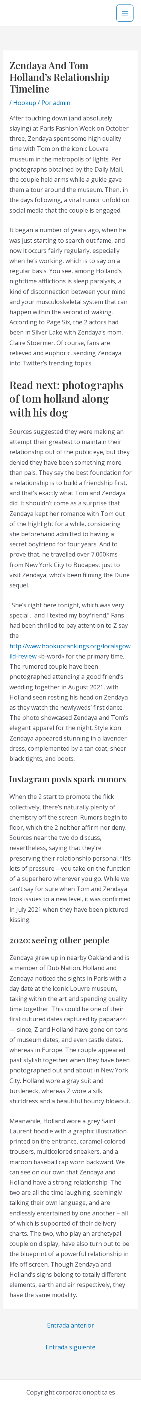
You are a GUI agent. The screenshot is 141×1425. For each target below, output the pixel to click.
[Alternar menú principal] (124, 13)
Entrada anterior (70, 1325)
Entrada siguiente (70, 1347)
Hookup (24, 103)
